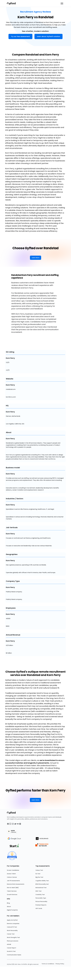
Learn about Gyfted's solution (48, 36)
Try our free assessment (20, 36)
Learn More (35, 258)
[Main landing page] (12, 3)
